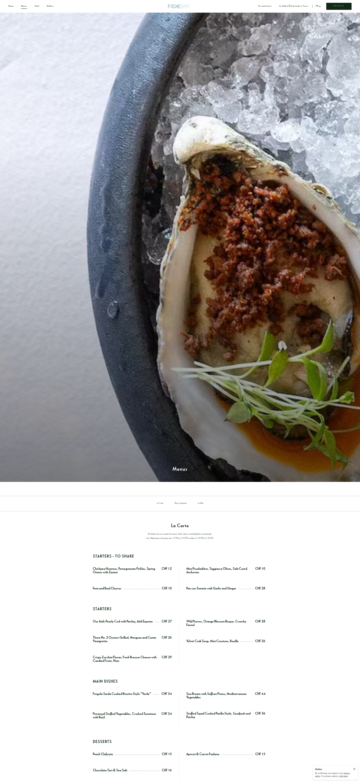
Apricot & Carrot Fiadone (202, 754)
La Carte (180, 526)
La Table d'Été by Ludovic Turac (293, 6)
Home (11, 6)
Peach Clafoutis (103, 754)
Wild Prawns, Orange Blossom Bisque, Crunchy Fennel (216, 623)
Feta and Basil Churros (107, 589)
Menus (24, 6)
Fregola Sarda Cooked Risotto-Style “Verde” (122, 694)
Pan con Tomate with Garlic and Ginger (211, 589)
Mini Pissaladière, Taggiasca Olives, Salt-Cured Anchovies (216, 571)
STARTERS (102, 610)
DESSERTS (102, 742)
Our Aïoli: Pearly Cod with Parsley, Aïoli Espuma (123, 622)
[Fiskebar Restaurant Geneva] (178, 6)
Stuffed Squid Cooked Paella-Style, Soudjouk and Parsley (218, 715)
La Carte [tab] (160, 503)
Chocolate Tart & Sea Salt (110, 771)
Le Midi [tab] (200, 503)
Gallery (50, 6)
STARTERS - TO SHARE (113, 557)
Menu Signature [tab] (181, 503)
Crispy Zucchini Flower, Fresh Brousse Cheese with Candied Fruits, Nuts (125, 659)
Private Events (265, 6)
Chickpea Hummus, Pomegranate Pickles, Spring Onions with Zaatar (124, 571)
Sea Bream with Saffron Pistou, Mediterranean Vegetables (216, 696)
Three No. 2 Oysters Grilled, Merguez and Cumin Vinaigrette (124, 639)
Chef (36, 6)
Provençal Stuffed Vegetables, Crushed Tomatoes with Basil (124, 716)
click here (343, 776)
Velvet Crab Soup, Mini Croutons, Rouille (212, 641)
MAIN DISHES (105, 682)
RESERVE (339, 6)
